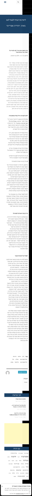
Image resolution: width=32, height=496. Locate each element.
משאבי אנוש (11, 463)
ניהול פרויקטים (25, 470)
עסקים (12, 362)
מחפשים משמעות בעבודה (21, 399)
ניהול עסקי (17, 362)
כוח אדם (14, 356)
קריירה (17, 473)
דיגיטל (19, 456)
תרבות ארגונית (21, 476)
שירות (10, 473)
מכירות (26, 463)
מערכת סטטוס (22, 372)
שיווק (13, 473)
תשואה (15, 476)
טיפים (9, 456)
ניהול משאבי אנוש (23, 362)
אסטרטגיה (24, 457)
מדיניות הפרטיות (20, 493)
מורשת (13, 460)
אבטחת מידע (26, 453)
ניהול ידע (22, 467)
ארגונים (19, 356)
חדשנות (13, 457)
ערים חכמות (12, 470)
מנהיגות (22, 463)
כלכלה (20, 460)
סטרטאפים (18, 470)
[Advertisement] (16, 433)
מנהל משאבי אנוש (23, 359)
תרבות (27, 476)
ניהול (13, 359)
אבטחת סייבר (20, 453)
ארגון (23, 356)
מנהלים (17, 359)
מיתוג (9, 460)
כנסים (16, 460)
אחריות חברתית (14, 453)
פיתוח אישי (22, 473)
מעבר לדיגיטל (16, 463)
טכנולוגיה (25, 460)
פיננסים (27, 473)
